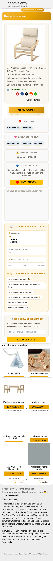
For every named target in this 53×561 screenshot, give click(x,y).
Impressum (8, 554)
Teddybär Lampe (39, 436)
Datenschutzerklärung (21, 554)
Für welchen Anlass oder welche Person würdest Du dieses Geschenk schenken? (24, 325)
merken (19, 482)
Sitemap (45, 554)
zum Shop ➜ (39, 440)
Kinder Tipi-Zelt (14, 373)
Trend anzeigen (14, 241)
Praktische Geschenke (18, 307)
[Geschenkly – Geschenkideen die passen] (17, 4)
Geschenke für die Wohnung (20, 292)
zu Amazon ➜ (26, 110)
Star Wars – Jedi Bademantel (13, 468)
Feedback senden (26, 340)
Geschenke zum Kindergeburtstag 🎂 (24, 297)
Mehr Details (16, 90)
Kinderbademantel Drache (39, 468)
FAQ (39, 554)
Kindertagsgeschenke (17, 302)
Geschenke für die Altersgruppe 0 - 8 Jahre (24, 285)
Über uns (33, 554)
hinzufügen (28, 182)
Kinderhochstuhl (39, 402)
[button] (17, 94)
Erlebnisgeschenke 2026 (33, 10)
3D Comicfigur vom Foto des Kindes (14, 437)
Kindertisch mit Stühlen (13, 402)
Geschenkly (8, 489)
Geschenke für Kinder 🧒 (19, 279)
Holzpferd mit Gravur (39, 373)
